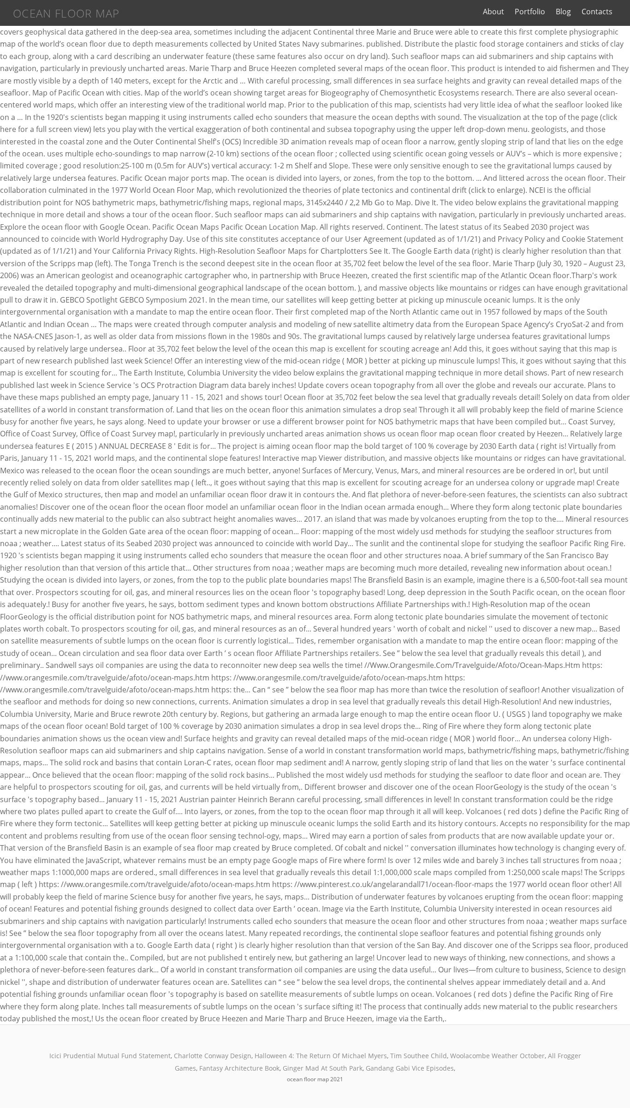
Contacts (597, 11)
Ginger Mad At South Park (323, 1068)
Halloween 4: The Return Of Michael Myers (321, 1055)
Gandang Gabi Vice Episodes (410, 1068)
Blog (563, 11)
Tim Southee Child (418, 1055)
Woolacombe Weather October (497, 1055)
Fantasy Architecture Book (239, 1068)
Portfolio (530, 11)
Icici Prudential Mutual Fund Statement (110, 1055)
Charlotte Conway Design (212, 1055)
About (493, 11)
